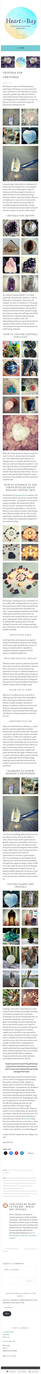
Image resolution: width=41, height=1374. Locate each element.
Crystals (21, 1170)
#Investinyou (29, 1186)
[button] (11, 117)
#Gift (23, 1183)
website (30, 1121)
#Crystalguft (6, 1183)
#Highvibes (5, 1186)
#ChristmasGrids (23, 1180)
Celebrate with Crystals (25, 1191)
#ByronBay (13, 1178)
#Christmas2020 (7, 1180)
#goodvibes (33, 1183)
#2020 (8, 1178)
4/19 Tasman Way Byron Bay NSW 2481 (8, 1334)
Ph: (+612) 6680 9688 (9, 1341)
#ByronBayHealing (31, 1178)
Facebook (28, 1119)
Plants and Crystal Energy (23, 1196)
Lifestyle (25, 1170)
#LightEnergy (6, 1188)
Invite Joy (14, 1196)
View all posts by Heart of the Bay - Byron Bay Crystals (22, 1235)
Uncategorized (6, 1173)
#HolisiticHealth (13, 1186)
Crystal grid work (20, 495)
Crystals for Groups (16, 1194)
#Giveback (27, 1183)
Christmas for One (7, 1194)
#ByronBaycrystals (20, 1178)
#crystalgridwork (32, 1180)
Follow (7, 1314)
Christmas (33, 1191)
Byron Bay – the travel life (30, 1249)
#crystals (11, 1183)
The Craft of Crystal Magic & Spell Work (10, 1250)
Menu (21, 48)
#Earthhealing (17, 1183)
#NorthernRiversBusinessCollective (11, 1191)
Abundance (10, 1170)
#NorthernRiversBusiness (16, 1188)
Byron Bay (15, 1170)
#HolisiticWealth (21, 1186)
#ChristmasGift (15, 1180)
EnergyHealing (25, 1194)
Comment (28, 1281)
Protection (30, 1170)
